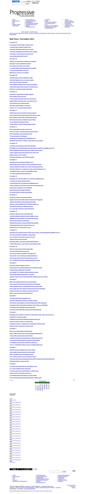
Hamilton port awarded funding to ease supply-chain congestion (24, 218)
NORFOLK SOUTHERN (50, 26)
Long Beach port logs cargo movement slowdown (21, 197)
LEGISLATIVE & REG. (31, 20)
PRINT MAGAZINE (69, 22)
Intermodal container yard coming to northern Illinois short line (24, 241)
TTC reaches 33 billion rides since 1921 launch (20, 368)
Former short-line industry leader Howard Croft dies (21, 49)
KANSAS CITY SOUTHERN (51, 25)
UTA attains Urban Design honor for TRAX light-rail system (23, 366)
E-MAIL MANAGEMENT (69, 20)
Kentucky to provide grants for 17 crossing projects (21, 321)
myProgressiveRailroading (29, 488)
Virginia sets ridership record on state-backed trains (21, 213)
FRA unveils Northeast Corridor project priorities (21, 192)
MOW (14, 19)
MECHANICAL (16, 20)
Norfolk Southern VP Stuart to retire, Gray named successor (23, 101)
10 (17, 402)
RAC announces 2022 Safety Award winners (20, 65)
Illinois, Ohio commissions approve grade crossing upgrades (23, 281)
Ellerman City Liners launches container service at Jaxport (23, 61)
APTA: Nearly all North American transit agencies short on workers (25, 115)
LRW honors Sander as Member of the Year (19, 265)
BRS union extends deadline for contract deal (20, 105)
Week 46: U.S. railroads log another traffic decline (21, 89)
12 (20, 402)
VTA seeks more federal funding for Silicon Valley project (23, 307)
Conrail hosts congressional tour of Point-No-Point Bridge (23, 145)
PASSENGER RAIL (30, 19)
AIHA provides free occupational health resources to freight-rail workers (26, 267)
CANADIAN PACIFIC (50, 23)
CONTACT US (68, 24)
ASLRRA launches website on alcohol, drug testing (21, 77)
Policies (73, 487)
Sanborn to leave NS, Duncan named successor (20, 227)
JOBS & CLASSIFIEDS (34, 33)
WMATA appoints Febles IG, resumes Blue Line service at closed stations (26, 286)
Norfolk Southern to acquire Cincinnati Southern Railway (23, 124)
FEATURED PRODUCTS (65, 33)
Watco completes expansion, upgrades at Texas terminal (22, 352)
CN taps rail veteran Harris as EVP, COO (19, 70)
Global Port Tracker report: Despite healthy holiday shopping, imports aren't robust (28, 276)
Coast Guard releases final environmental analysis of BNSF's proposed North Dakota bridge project (32, 359)
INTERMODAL (29, 22)
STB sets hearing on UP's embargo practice (19, 103)
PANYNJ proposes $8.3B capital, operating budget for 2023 (23, 117)
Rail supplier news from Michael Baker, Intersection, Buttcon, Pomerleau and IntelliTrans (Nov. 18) (32, 148)
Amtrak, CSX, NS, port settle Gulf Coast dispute (20, 107)
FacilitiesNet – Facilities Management (33, 486)
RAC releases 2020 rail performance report (19, 251)
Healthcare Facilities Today (47, 486)
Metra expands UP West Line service (18, 96)
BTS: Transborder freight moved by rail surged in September (23, 84)
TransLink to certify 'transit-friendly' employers (20, 63)
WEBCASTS (21, 33)
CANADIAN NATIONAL (51, 22)
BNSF (46, 20)
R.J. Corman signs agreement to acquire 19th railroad (22, 208)
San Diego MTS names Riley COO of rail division (21, 187)
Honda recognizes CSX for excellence (18, 154)
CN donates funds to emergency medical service (20, 47)
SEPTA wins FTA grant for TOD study (18, 82)
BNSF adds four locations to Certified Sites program (21, 206)
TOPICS (49, 33)
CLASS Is (15, 480)
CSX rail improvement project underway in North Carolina (23, 375)
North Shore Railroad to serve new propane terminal (21, 80)
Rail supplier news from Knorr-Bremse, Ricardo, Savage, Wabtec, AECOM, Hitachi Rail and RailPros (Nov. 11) (35, 232)
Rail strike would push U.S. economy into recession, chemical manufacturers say (28, 169)
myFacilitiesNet (13, 488)
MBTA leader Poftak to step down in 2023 (19, 361)
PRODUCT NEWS (55, 33)
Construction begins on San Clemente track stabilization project (24, 183)
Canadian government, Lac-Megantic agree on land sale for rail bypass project (27, 323)
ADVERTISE (68, 23)
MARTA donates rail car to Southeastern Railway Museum (23, 112)
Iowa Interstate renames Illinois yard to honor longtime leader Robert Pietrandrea (28, 302)
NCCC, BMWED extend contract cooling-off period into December (25, 260)
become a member (25, 31)
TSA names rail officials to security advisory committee (22, 157)
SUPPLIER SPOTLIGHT (31, 24)
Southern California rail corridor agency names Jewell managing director (26, 166)
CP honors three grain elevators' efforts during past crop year (23, 258)
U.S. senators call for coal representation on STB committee (23, 68)
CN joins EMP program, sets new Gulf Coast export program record (25, 243)
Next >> (74, 379)
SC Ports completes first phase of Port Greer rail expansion (23, 98)
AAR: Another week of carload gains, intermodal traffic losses (23, 255)
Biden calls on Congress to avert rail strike (19, 72)
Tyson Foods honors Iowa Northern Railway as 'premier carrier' (24, 370)
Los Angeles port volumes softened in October (20, 181)
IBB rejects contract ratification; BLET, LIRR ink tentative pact (24, 204)
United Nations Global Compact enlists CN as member (22, 274)
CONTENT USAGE (69, 25)
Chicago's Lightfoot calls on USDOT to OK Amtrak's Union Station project (26, 185)
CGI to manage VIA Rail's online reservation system (21, 44)
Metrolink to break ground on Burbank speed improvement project (25, 319)
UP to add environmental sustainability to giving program (22, 234)
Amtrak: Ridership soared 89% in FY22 (19, 56)
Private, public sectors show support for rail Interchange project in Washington (27, 288)
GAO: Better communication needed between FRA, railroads (23, 51)
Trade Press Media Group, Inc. (71, 486)
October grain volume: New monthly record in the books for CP (24, 290)
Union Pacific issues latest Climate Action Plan (20, 190)
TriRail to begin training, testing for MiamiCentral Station (23, 201)
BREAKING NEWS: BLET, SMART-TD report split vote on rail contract (26, 140)
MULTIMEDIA (13, 34)
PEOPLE (28, 25)
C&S (14, 22)
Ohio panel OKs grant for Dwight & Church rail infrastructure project (25, 164)
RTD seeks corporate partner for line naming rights (21, 249)
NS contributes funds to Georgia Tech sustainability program (23, 171)
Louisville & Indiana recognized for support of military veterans (24, 216)
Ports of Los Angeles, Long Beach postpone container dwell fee (24, 131)
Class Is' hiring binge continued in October (19, 122)
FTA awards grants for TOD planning (18, 136)
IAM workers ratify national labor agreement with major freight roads (25, 309)
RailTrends (58, 487)
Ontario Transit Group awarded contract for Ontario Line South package (26, 199)
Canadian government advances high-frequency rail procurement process (26, 338)
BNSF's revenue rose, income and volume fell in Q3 (21, 293)
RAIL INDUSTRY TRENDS (32, 23)
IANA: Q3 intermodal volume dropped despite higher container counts (25, 377)
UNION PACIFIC (49, 28)
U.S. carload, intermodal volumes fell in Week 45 (20, 173)
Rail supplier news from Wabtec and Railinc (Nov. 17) (22, 162)
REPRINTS (67, 26)
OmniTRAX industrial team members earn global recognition (23, 300)
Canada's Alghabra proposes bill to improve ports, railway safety (24, 152)
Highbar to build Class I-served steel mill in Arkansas (21, 354)
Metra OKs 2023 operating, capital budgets (19, 220)
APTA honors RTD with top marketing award (20, 298)
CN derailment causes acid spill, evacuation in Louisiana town (23, 342)
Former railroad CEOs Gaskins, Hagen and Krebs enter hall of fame (25, 284)
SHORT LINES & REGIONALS (16, 25)
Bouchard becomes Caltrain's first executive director (21, 326)
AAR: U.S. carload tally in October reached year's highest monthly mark (26, 344)
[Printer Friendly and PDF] (37, 3)
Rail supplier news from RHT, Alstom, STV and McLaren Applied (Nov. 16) (27, 178)
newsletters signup (33, 31)
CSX (46, 24)
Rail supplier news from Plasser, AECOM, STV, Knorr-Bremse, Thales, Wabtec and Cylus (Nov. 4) (32, 314)
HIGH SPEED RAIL (30, 26)
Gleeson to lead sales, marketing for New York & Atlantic (22, 349)
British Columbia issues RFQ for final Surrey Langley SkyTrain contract (26, 150)
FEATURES (15, 33)
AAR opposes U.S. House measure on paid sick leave (21, 53)
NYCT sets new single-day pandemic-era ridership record (23, 253)
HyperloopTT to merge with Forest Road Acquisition (21, 94)
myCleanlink (20, 488)
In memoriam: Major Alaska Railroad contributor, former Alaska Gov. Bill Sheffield (28, 305)
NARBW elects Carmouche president (18, 317)
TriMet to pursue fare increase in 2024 (18, 239)
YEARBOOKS (43, 33)
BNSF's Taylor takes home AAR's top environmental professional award (26, 333)
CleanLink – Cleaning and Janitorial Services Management (22, 487)
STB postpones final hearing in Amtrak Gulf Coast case (22, 225)
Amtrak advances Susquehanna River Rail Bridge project (23, 138)
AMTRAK (47, 19)
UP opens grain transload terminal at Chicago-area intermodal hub (25, 340)
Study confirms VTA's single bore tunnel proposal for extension (24, 272)
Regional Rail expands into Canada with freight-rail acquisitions (24, 222)
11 (18, 402)
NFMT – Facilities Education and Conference (45, 487)
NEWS (11, 33)
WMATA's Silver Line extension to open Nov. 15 (20, 373)
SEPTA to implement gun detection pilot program (21, 133)
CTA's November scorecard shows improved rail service (22, 237)
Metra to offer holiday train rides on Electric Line (21, 129)
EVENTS (27, 33)
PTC (14, 23)
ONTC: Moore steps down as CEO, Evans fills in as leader (23, 356)
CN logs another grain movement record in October (21, 335)
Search (27, 3)
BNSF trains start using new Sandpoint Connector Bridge (23, 119)
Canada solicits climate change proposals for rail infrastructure (24, 86)
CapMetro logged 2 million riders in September (20, 270)
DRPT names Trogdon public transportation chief (21, 331)
